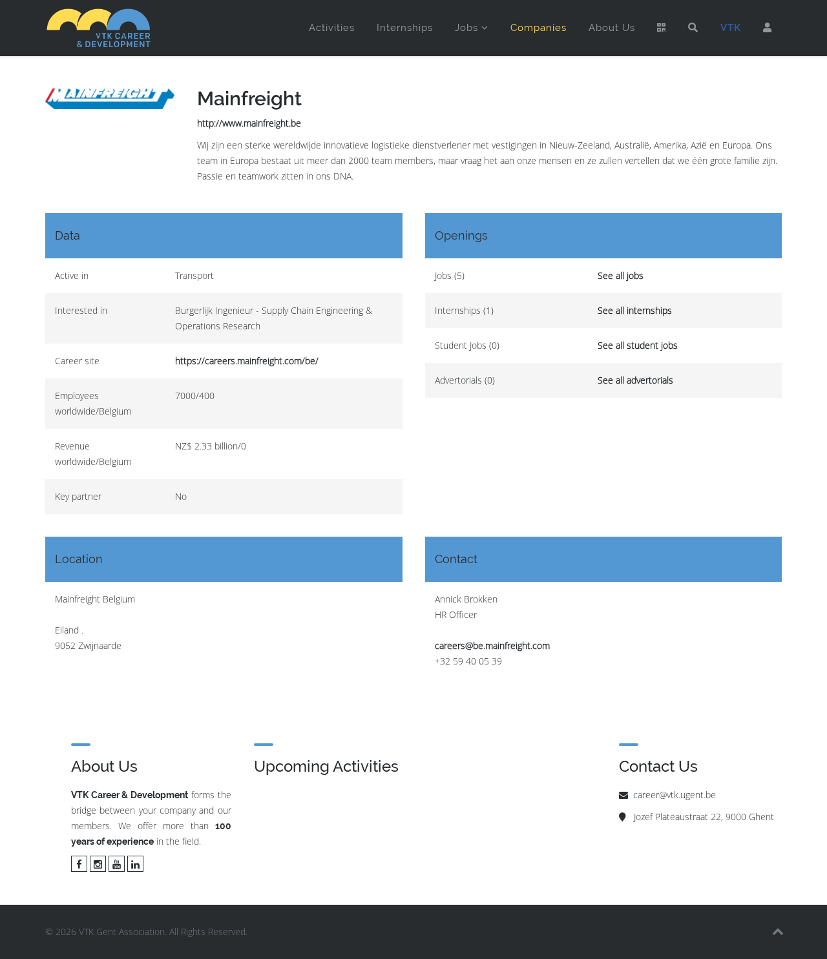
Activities (332, 28)
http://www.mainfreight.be (249, 123)
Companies (538, 28)
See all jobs (621, 275)
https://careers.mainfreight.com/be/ (247, 361)
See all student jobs (638, 345)
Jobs (466, 28)
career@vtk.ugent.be (674, 795)
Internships (405, 28)
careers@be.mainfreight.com (492, 645)
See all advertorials (635, 380)
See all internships (635, 310)
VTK (730, 28)
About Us (612, 28)
